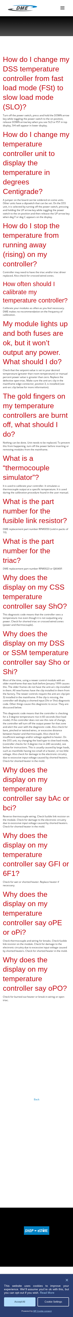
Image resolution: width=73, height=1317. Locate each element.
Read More (47, 1292)
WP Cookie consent (42, 1311)
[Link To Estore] (36, 1234)
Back (36, 1099)
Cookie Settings (53, 1301)
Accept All (19, 1301)
